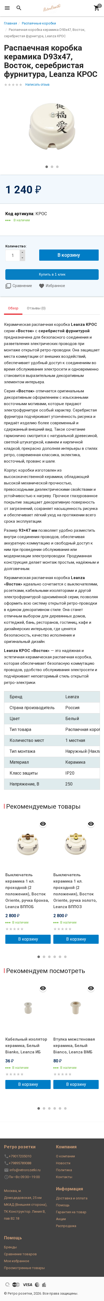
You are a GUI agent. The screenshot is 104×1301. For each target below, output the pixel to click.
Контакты (64, 1177)
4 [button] (54, 956)
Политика (64, 1170)
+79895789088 (20, 1163)
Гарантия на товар (71, 1212)
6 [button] (65, 956)
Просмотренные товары (24, 1268)
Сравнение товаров (20, 1254)
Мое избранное (16, 1261)
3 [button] (57, 166)
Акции (61, 1219)
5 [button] (60, 956)
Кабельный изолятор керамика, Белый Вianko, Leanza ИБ (26, 1045)
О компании (65, 1156)
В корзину (28, 939)
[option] (52, 126)
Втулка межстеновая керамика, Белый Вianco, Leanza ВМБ (74, 1045)
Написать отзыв (37, 84)
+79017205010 (20, 1156)
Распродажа (66, 1226)
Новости (63, 1163)
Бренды (10, 1247)
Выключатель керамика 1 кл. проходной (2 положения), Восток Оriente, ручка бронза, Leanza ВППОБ (27, 890)
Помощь (63, 1205)
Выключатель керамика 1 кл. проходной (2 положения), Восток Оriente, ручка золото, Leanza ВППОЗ (75, 890)
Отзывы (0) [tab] (36, 308)
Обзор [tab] (13, 308)
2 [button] (52, 166)
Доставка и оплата (71, 1198)
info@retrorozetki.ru (25, 1170)
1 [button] (46, 166)
